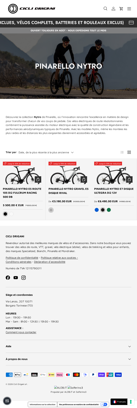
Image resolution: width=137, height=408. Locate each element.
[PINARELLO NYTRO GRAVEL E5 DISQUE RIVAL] (68, 173)
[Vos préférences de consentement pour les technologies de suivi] (130, 401)
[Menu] (129, 9)
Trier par (11, 152)
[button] (121, 9)
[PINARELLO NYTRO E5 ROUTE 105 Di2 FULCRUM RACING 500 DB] (23, 173)
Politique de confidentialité (22, 257)
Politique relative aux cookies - (59, 257)
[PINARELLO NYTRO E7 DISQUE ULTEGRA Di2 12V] (114, 173)
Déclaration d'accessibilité (49, 261)
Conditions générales (18, 261)
